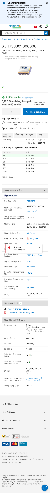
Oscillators (38, 39)
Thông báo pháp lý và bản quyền (15, 456)
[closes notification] (47, 3)
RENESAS (31, 201)
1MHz (29, 244)
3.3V (29, 261)
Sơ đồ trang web (36, 459)
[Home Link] (19, 27)
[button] (3, 27)
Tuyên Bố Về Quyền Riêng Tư (14, 453)
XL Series (31, 233)
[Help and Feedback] (45, 488)
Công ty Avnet (7, 476)
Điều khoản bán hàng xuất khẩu (14, 459)
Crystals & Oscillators (22, 39)
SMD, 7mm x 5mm (34, 255)
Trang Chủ (6, 39)
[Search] (46, 33)
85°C (29, 280)
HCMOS (30, 287)
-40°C (29, 273)
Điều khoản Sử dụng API (11, 462)
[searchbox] (23, 33)
